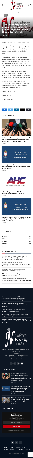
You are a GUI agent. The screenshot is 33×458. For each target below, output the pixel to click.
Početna (7, 447)
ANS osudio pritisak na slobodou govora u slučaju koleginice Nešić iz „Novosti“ (15, 192)
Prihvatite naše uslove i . (17, 430)
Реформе (5, 449)
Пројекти (4, 246)
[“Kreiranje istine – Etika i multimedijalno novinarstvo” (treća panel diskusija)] (6, 400)
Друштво (4, 241)
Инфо (12, 447)
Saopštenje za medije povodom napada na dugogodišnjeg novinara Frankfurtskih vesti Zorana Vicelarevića (16, 166)
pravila (22, 430)
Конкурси (4, 243)
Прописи (12, 449)
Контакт (27, 449)
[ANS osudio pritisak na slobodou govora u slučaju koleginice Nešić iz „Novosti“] (16, 181)
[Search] (30, 5)
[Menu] (2, 5)
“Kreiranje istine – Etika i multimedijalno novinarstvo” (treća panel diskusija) (20, 399)
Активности (5, 236)
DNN (23, 453)
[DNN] (16, 5)
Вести (4, 20)
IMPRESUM (20, 449)
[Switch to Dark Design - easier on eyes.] (28, 5)
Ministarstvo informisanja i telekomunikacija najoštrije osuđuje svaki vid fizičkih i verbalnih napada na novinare (16, 218)
